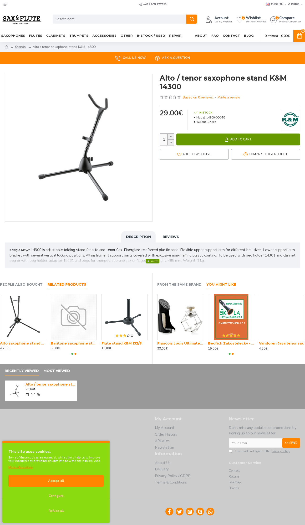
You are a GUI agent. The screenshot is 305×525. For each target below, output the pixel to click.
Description (138, 237)
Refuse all (56, 511)
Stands (20, 47)
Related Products (66, 285)
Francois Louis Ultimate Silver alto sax (180, 343)
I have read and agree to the (262, 451)
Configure (56, 496)
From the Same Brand (179, 285)
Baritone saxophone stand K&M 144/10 (74, 343)
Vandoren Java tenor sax (281, 343)
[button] (72, 354)
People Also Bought (21, 285)
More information (20, 467)
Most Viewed (57, 371)
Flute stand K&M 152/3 (122, 343)
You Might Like (221, 285)
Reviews (171, 237)
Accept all (56, 481)
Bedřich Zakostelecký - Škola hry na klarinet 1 (231, 343)
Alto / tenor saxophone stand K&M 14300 (50, 384)
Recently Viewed (22, 371)
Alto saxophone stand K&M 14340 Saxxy (23, 343)
